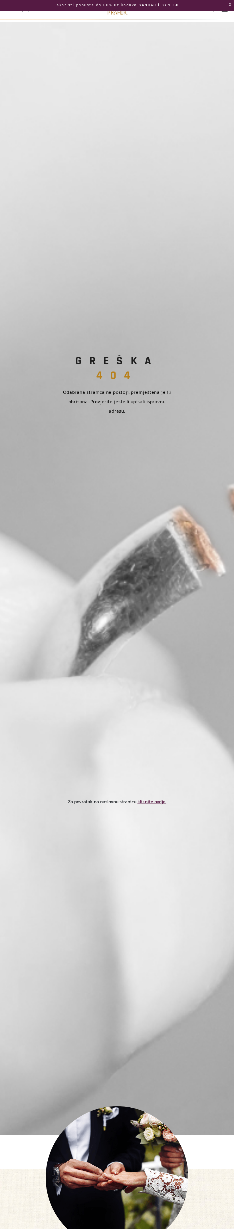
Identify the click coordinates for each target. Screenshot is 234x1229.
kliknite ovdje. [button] (152, 801)
